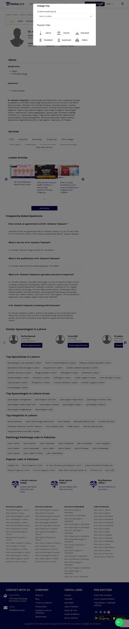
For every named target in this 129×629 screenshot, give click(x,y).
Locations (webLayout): (46, 11)
